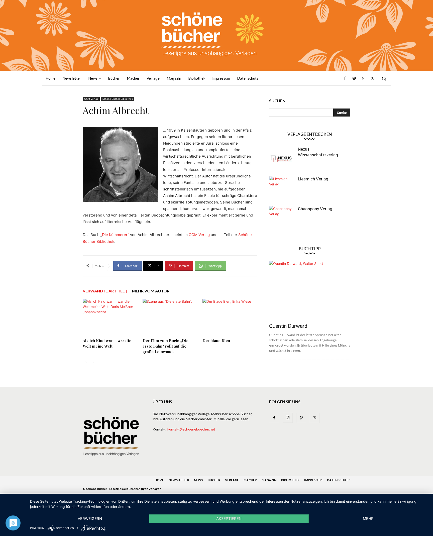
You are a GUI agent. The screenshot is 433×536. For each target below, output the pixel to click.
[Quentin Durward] (309, 290)
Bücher (214, 480)
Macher (250, 480)
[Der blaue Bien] (229, 317)
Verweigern (90, 518)
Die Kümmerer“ (115, 234)
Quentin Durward (288, 326)
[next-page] (94, 362)
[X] (372, 78)
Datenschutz (338, 480)
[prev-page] (86, 362)
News (198, 480)
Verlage (232, 480)
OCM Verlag (91, 98)
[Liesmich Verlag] (281, 188)
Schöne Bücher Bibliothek (117, 98)
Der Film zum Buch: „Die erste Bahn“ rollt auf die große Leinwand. (165, 346)
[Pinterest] (363, 78)
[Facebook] (345, 78)
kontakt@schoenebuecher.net (191, 429)
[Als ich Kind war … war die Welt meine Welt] (110, 317)
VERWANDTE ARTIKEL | (105, 290)
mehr (368, 518)
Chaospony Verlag (315, 208)
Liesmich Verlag (313, 178)
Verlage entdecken (309, 134)
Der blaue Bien (216, 340)
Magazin (269, 480)
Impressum (313, 480)
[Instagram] (354, 78)
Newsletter (179, 480)
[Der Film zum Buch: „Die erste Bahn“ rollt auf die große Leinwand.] (170, 317)
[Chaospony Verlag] (281, 218)
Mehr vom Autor (150, 290)
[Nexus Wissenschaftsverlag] (281, 158)
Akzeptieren (229, 518)
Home (159, 480)
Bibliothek (290, 480)
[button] (384, 78)
